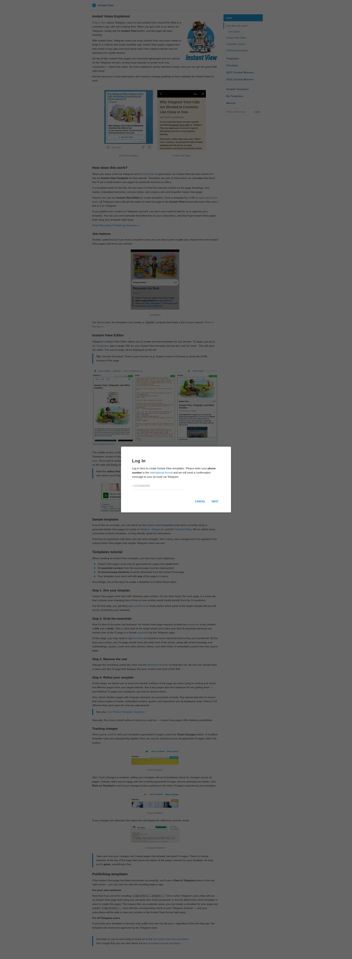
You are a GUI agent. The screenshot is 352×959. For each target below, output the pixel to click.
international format (161, 472)
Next (215, 501)
